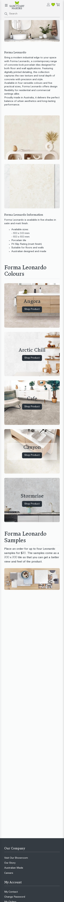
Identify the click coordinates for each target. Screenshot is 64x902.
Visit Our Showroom (16, 858)
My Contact (11, 892)
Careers (8, 873)
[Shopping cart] (58, 4)
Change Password (14, 897)
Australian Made (13, 868)
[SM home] (17, 5)
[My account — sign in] (48, 4)
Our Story (9, 863)
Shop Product (32, 309)
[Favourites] (53, 4)
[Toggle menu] (6, 5)
